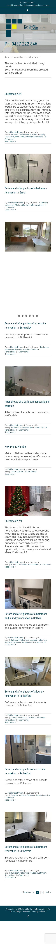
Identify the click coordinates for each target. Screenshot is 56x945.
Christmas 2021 (13, 521)
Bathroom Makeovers (20, 134)
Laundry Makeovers (38, 640)
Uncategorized (17, 472)
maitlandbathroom (15, 132)
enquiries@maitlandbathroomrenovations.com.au (28, 5)
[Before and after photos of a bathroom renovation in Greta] (28, 168)
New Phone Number (15, 446)
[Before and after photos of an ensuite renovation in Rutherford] (28, 749)
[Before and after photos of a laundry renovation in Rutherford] (28, 671)
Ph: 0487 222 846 (27, 2)
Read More (9, 141)
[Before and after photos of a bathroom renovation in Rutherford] (28, 827)
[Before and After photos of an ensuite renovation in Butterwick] (28, 236)
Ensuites (33, 134)
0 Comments (22, 352)
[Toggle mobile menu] (49, 18)
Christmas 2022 (13, 93)
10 (44, 606)
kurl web (42, 911)
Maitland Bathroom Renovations (29, 137)
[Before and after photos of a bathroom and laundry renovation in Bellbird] (28, 594)
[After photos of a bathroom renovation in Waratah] (28, 381)
